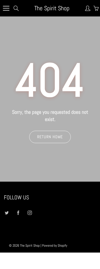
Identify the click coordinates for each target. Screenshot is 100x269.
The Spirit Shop (51, 8)
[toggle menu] (6, 8)
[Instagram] (29, 212)
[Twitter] (6, 212)
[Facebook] (18, 212)
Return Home (50, 137)
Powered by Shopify (54, 245)
